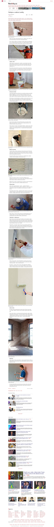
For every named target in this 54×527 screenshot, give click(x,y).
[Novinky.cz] (12, 4)
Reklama (16, 524)
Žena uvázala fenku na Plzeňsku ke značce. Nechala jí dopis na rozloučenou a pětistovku (24, 463)
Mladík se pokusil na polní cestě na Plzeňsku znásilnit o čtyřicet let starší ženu (24, 426)
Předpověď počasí (22, 519)
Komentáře (27, 5)
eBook (27, 14)
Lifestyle (36, 5)
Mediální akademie (24, 524)
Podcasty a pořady (23, 6)
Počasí (32, 6)
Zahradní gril (38, 520)
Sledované (41, 6)
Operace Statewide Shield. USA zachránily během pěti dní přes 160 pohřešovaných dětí (26, 490)
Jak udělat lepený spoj (19, 407)
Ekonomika (34, 5)
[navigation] (0, 1)
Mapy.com (18, 519)
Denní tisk (38, 6)
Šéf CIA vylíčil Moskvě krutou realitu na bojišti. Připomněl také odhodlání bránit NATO (23, 432)
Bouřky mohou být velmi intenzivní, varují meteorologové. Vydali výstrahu (22, 456)
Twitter (13, 524)
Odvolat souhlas (36, 524)
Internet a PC (9, 6)
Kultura (31, 5)
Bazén (16, 520)
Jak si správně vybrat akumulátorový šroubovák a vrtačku (23, 395)
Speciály (30, 6)
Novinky (9, 14)
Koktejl (38, 5)
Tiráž (20, 524)
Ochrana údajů (32, 524)
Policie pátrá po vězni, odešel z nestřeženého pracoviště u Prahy (39, 490)
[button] (20, 29)
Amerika (17, 433)
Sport (26, 6)
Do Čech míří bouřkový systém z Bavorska (22, 419)
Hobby (16, 390)
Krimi (29, 5)
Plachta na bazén (19, 520)
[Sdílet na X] (32, 388)
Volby (17, 5)
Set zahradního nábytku (33, 520)
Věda (15, 6)
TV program (35, 6)
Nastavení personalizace (41, 524)
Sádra (19, 390)
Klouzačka (29, 520)
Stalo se (13, 5)
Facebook (11, 524)
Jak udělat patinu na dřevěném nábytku (22, 401)
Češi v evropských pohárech (37, 519)
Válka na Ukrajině (23, 5)
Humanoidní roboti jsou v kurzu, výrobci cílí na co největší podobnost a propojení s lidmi (23, 450)
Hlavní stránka (10, 5)
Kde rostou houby (27, 519)
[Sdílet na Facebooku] (31, 388)
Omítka (21, 390)
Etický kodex (28, 524)
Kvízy (28, 6)
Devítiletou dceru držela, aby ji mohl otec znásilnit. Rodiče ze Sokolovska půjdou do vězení (23, 438)
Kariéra (18, 524)
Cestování (17, 6)
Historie (20, 6)
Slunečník (26, 520)
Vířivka (41, 520)
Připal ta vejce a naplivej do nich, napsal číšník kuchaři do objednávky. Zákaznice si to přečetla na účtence (24, 444)
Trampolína (23, 520)
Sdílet (30, 14)
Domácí (15, 5)
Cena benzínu (31, 519)
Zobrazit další (20, 413)
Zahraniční (19, 5)
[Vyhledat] (30, 1)
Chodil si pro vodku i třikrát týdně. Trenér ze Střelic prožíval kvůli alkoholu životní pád (33, 473)
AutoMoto (13, 6)
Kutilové (14, 390)
